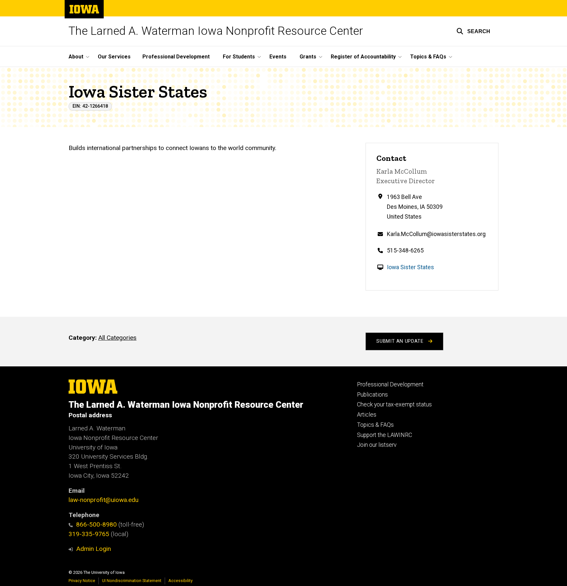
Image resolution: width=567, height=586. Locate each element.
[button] (473, 31)
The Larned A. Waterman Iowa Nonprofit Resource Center (216, 31)
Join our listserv (376, 445)
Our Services (114, 57)
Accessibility (180, 580)
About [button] (76, 57)
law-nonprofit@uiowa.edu (103, 500)
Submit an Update (400, 341)
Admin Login (93, 549)
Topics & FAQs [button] (428, 57)
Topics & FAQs (375, 425)
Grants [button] (308, 57)
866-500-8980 (96, 524)
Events (277, 57)
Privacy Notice (82, 580)
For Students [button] (239, 57)
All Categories (117, 337)
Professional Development (176, 57)
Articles (366, 414)
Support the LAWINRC (384, 435)
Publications (372, 394)
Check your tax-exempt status (394, 404)
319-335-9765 (89, 534)
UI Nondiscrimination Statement (131, 580)
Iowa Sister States (410, 267)
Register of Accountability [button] (363, 57)
